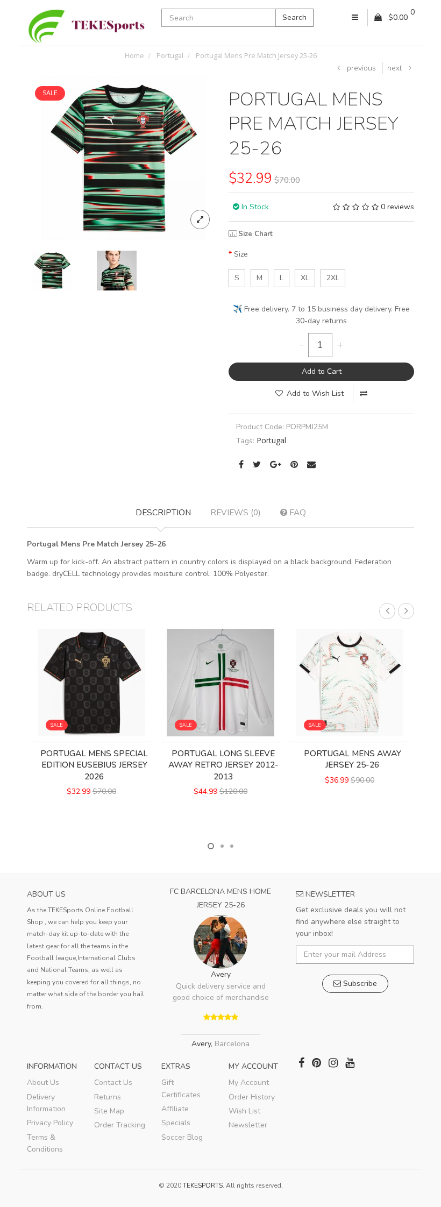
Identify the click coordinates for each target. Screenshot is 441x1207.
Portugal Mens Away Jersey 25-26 (352, 759)
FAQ (296, 512)
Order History (252, 1097)
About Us (43, 1082)
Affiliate (175, 1109)
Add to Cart (322, 371)
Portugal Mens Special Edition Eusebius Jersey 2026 (94, 765)
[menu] (355, 18)
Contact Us (113, 1082)
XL (305, 278)
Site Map (109, 1111)
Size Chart (255, 234)
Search (294, 17)
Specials (175, 1123)
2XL (332, 278)
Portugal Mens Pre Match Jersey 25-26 (255, 55)
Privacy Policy (50, 1123)
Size (241, 254)
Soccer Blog (182, 1137)
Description (163, 512)
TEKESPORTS (203, 1185)
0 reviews (397, 207)
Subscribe (359, 983)
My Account (249, 1082)
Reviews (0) (235, 512)
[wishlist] (71, 829)
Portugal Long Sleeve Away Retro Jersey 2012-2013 (223, 765)
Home (134, 55)
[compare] (363, 394)
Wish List (244, 1111)
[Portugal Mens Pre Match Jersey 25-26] (123, 157)
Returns (107, 1097)
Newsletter (248, 1125)
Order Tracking (119, 1125)
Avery (221, 974)
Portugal (169, 55)
